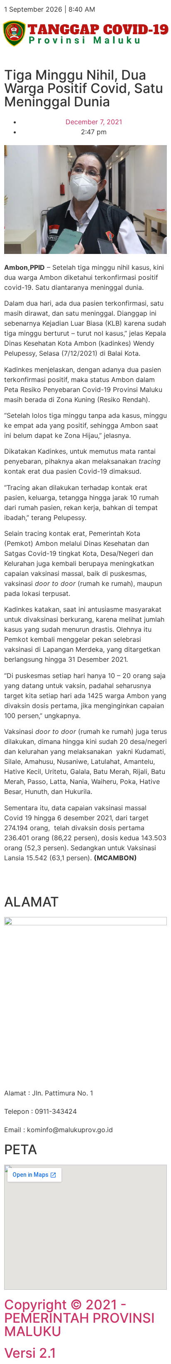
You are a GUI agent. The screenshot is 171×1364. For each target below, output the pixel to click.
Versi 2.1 (30, 1353)
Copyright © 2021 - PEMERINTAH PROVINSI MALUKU (79, 1317)
